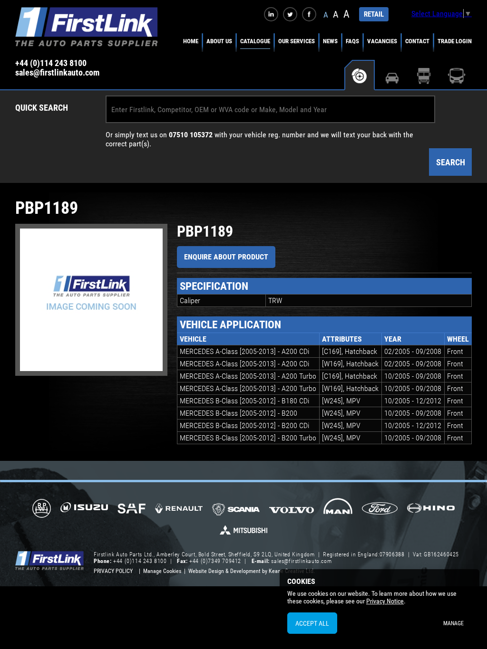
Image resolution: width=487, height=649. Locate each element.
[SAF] (131, 509)
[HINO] (431, 511)
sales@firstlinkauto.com (57, 72)
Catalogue (255, 41)
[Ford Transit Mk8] (380, 509)
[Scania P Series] (236, 510)
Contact (417, 41)
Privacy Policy (113, 571)
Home (190, 41)
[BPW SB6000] (41, 509)
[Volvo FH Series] (291, 509)
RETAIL (374, 14)
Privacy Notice (385, 601)
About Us (219, 41)
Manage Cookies (162, 571)
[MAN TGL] (337, 509)
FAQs (352, 41)
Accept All (312, 623)
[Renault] (179, 512)
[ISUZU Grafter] (84, 510)
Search (450, 162)
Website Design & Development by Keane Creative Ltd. (251, 571)
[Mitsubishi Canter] (243, 533)
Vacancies (382, 41)
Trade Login (455, 41)
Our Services (296, 41)
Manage (453, 623)
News (330, 41)
